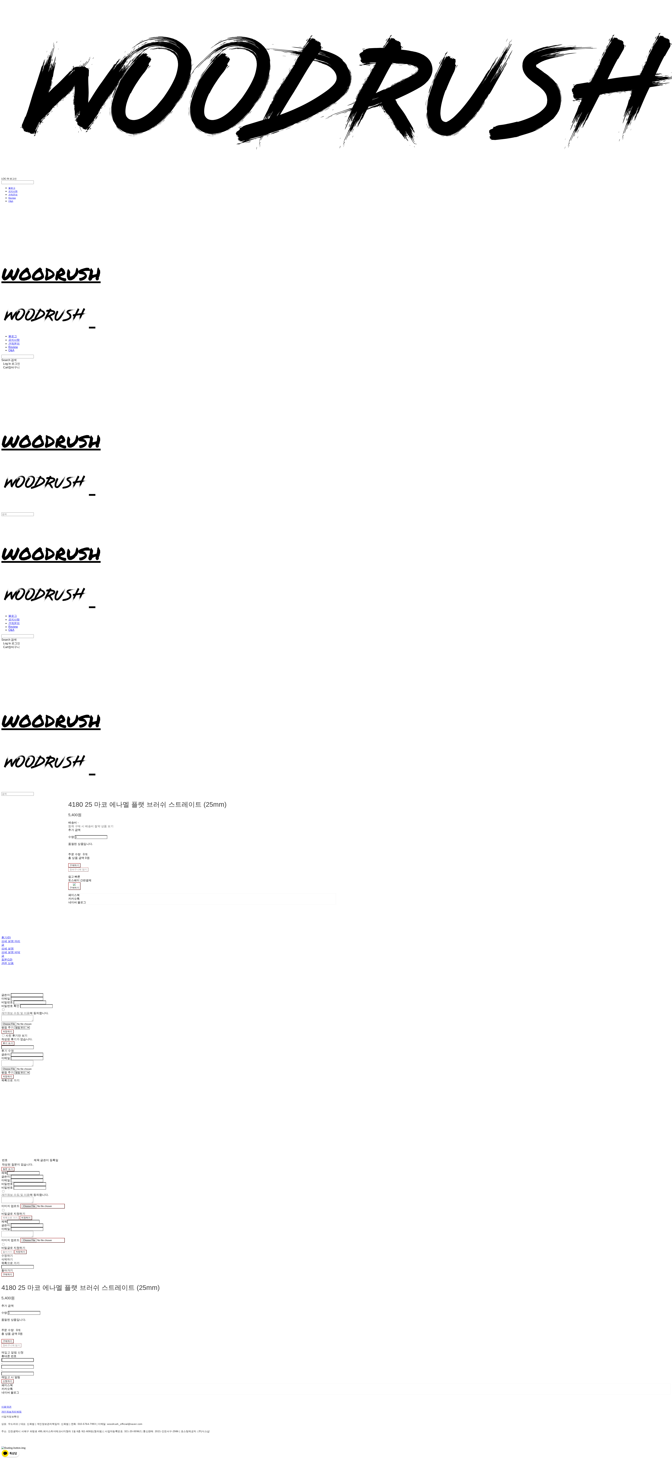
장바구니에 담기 (11, 1345)
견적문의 (13, 194)
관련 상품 (7, 963)
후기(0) (6, 937)
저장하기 (7, 1031)
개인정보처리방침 (11, 1411)
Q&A (10, 201)
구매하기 (7, 1274)
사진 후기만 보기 (16, 1035)
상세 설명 (7, 948)
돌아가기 (7, 1252)
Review (12, 197)
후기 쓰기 (8, 1043)
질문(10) (6, 959)
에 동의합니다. (25, 1013)
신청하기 (7, 1381)
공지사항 (13, 191)
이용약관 (6, 1406)
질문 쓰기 (8, 1169)
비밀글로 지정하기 (13, 1213)
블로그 (11, 188)
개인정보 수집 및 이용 (15, 1013)
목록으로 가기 (10, 1217)
